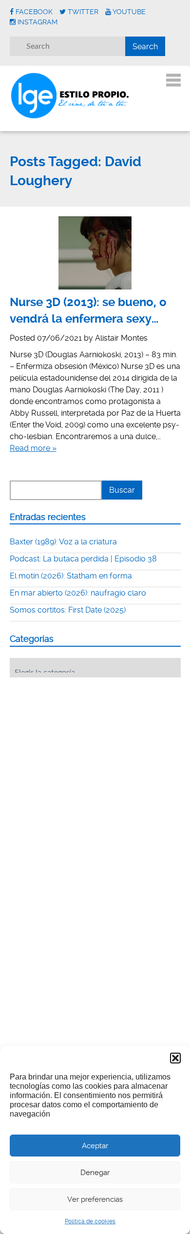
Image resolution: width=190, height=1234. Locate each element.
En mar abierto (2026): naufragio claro (78, 593)
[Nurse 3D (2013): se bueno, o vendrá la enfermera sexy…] (95, 252)
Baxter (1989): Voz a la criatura (63, 541)
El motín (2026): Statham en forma (71, 575)
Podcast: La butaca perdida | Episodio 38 (83, 558)
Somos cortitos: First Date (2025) (68, 610)
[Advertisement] (83, 745)
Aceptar (95, 1145)
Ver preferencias (95, 1199)
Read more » (33, 448)
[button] (175, 1058)
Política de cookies (90, 1221)
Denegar (95, 1172)
